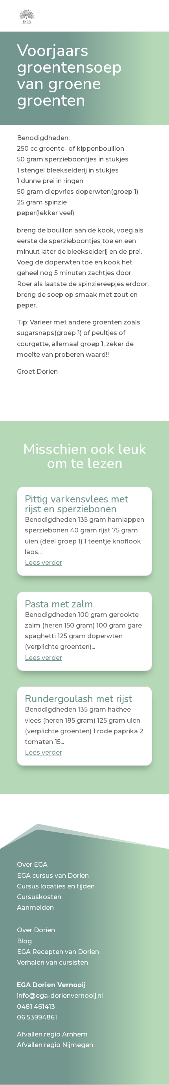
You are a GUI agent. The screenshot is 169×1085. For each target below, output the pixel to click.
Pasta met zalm (59, 604)
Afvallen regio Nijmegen (55, 1045)
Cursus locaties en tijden (56, 886)
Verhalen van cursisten (52, 962)
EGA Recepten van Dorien (58, 952)
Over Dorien (36, 930)
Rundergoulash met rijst (78, 699)
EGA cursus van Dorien (53, 875)
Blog (24, 941)
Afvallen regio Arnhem (52, 1034)
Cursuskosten (39, 897)
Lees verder (43, 562)
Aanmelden (35, 907)
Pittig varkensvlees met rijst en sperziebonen (76, 504)
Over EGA (32, 864)
